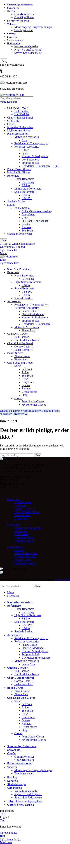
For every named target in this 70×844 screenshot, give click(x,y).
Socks (17, 365)
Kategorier (13, 499)
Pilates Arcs (28, 330)
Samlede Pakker (16, 201)
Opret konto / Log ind (20, 804)
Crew (25, 217)
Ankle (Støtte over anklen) (37, 211)
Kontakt (19, 550)
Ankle (25, 372)
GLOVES (13, 120)
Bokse (25, 149)
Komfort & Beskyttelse (35, 156)
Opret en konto (8, 832)
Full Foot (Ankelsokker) (35, 220)
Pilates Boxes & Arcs (19, 169)
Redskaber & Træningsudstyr (31, 143)
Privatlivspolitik (23, 559)
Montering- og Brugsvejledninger (33, 27)
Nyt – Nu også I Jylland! (28, 49)
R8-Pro (26, 185)
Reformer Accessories (26, 146)
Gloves (11, 124)
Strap (24, 394)
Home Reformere (24, 178)
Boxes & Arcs (22, 515)
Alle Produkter (22, 502)
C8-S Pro (27, 198)
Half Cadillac (21, 114)
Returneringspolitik (25, 562)
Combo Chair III (23, 346)
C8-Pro (26, 195)
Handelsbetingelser (25, 556)
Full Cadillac (21, 111)
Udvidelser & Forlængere (36, 323)
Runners (26, 227)
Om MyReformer (24, 14)
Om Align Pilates (24, 17)
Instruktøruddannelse (26, 46)
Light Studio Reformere (27, 188)
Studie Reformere (24, 191)
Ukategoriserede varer (19, 233)
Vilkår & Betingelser (26, 553)
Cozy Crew (28, 214)
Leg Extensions (30, 159)
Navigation (13, 524)
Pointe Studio (22, 207)
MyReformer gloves (18, 130)
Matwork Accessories (26, 136)
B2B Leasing (21, 534)
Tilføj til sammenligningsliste (24, 801)
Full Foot (27, 369)
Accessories (21, 518)
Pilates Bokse (29, 311)
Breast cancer (29, 391)
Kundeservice (15, 546)
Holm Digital (61, 579)
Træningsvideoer (23, 30)
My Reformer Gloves (34, 404)
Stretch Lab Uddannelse (28, 52)
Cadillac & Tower (17, 107)
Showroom (20, 531)
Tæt (2, 813)
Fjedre (25, 153)
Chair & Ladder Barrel (20, 117)
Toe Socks (27, 230)
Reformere (13, 175)
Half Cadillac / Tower (26, 340)
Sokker (11, 204)
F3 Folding (28, 182)
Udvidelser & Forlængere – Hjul (40, 165)
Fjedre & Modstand (33, 314)
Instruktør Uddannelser (20, 127)
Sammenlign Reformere (27, 527)
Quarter (26, 224)
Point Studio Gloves (18, 172)
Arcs (24, 140)
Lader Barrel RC (23, 349)
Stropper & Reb (30, 162)
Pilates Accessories (18, 133)
